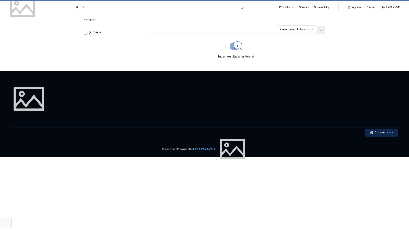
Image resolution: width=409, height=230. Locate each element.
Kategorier (90, 19)
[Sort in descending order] (321, 30)
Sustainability (321, 7)
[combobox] (296, 30)
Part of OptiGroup (205, 149)
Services (304, 7)
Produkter (284, 7)
